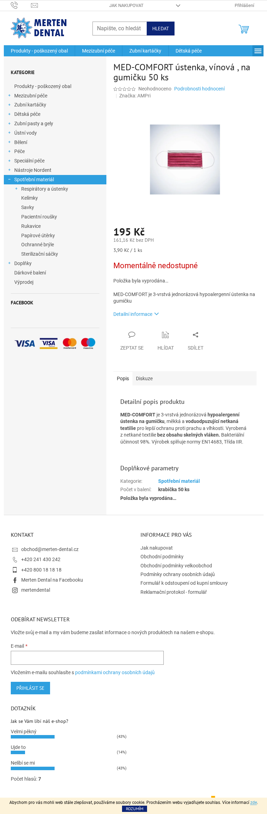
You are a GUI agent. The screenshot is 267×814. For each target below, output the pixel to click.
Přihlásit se (30, 688)
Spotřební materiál (34, 179)
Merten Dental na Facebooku (52, 580)
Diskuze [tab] (144, 378)
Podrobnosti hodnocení (199, 88)
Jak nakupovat (126, 5)
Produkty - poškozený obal (42, 86)
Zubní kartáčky (30, 104)
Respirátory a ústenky (44, 189)
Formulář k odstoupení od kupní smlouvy (184, 583)
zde (253, 802)
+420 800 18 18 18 (41, 570)
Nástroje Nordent (32, 170)
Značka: (135, 95)
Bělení (20, 142)
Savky (27, 207)
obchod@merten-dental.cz (50, 549)
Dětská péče (27, 114)
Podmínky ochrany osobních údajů (177, 574)
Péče (19, 151)
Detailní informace (132, 314)
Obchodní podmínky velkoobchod (176, 565)
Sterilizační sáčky (39, 254)
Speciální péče (29, 160)
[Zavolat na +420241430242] (21, 5)
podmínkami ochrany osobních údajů (115, 672)
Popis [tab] (123, 378)
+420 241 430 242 (40, 559)
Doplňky (23, 263)
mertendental (35, 590)
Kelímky (29, 198)
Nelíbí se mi (23, 763)
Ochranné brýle (37, 244)
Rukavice (31, 226)
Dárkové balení (30, 273)
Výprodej (23, 282)
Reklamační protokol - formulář (173, 592)
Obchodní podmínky (162, 556)
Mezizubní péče (30, 95)
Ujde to (18, 747)
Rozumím (134, 808)
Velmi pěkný (24, 731)
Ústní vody (25, 133)
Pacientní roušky (39, 217)
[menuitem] (39, 50)
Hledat (160, 28)
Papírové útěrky (38, 235)
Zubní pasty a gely (33, 123)
